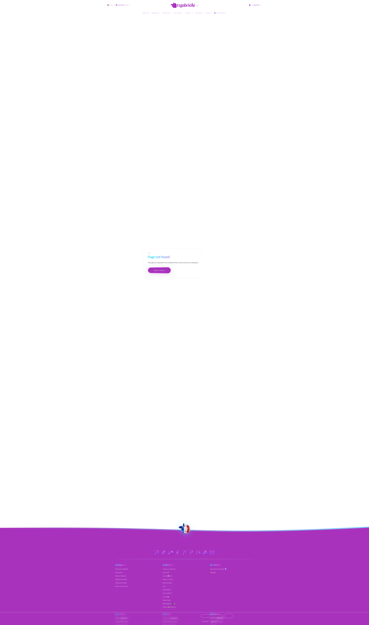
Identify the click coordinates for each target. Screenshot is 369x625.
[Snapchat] (205, 552)
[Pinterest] (191, 552)
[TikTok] (163, 552)
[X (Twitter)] (184, 552)
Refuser (229, 616)
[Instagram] (157, 552)
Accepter (205, 621)
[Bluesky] (212, 552)
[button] (184, 528)
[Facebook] (177, 552)
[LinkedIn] (198, 552)
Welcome (146, 13)
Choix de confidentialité (211, 616)
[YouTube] (170, 552)
